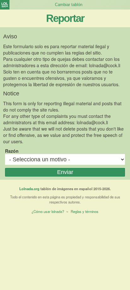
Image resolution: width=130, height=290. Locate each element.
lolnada (4, 5)
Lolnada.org (29, 188)
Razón (12, 151)
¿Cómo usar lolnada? (48, 211)
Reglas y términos (84, 211)
